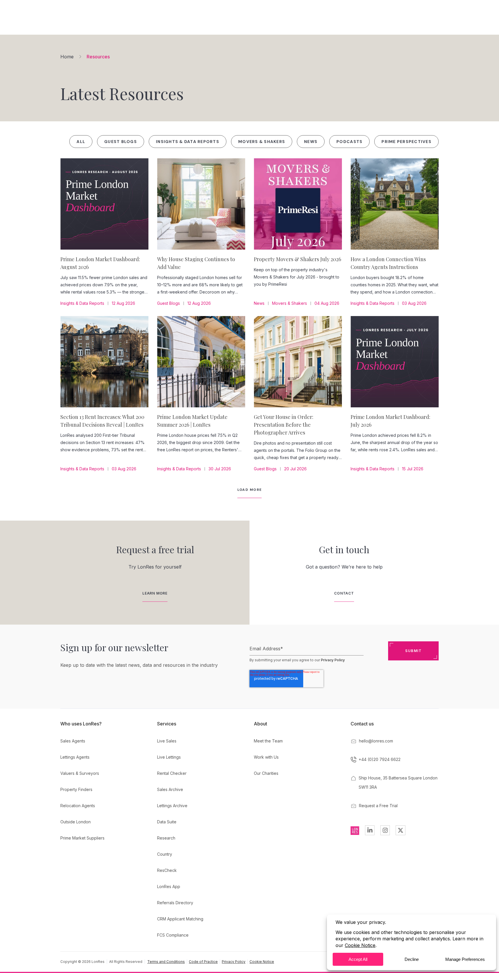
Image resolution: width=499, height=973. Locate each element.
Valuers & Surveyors (79, 773)
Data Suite (166, 821)
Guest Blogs (120, 141)
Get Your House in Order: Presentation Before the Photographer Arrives (283, 424)
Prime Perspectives (406, 141)
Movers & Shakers (261, 141)
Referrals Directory (175, 902)
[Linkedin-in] (370, 830)
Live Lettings (169, 757)
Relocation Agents (77, 805)
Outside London (75, 821)
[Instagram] (385, 830)
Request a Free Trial (378, 805)
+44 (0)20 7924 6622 (380, 759)
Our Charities (266, 773)
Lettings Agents (75, 757)
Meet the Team (268, 740)
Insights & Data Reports (187, 141)
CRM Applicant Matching (180, 918)
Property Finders (76, 789)
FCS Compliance (173, 935)
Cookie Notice (262, 961)
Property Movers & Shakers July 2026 (297, 259)
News (310, 141)
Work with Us (266, 757)
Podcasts (349, 141)
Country (164, 854)
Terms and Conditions (166, 961)
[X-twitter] (400, 830)
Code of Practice (203, 961)
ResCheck (167, 870)
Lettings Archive (172, 805)
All (81, 141)
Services (166, 724)
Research (166, 837)
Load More (249, 489)
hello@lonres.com (376, 740)
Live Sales (166, 740)
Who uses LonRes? (81, 724)
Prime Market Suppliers (82, 837)
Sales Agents (72, 740)
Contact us (362, 724)
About (260, 724)
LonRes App (168, 886)
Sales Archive (170, 789)
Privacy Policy (333, 660)
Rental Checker (172, 773)
